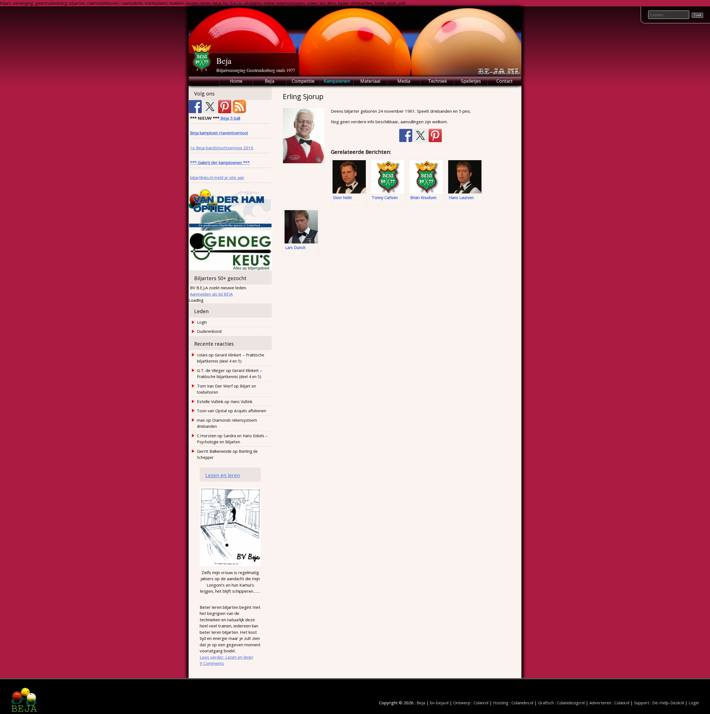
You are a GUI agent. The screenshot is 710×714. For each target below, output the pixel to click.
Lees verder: (226, 657)
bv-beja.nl (439, 702)
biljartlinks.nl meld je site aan (217, 177)
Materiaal (370, 81)
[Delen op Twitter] (420, 135)
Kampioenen (337, 81)
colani (202, 355)
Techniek (437, 81)
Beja (223, 60)
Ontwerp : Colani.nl (470, 702)
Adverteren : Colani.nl (609, 702)
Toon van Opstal (212, 410)
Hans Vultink (241, 401)
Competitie (303, 81)
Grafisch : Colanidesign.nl (561, 702)
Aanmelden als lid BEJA (211, 294)
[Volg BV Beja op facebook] (195, 106)
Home (236, 81)
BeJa (269, 81)
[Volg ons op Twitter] (210, 106)
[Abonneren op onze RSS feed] (239, 106)
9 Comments (212, 663)
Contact (504, 81)
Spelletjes (471, 81)
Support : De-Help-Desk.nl (659, 702)
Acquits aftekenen (250, 410)
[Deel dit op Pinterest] (435, 135)
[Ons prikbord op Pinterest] (224, 106)
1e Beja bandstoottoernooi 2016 (221, 147)
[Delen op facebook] (405, 135)
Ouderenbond (209, 331)
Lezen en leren (222, 475)
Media (403, 81)
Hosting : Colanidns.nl (513, 702)
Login (202, 322)
